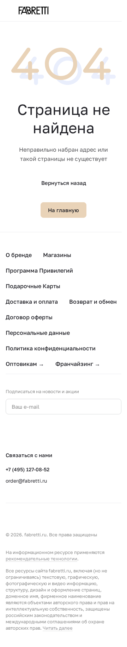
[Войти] (103, 10)
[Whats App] (38, 433)
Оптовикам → (25, 363)
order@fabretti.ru (26, 481)
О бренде (19, 254)
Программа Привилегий (39, 270)
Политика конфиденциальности (51, 348)
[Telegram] (24, 433)
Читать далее (58, 628)
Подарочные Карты (33, 286)
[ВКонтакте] (10, 433)
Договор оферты (29, 317)
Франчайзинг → (77, 363)
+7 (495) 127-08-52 (27, 469)
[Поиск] (89, 10)
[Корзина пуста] (117, 10)
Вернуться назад (63, 183)
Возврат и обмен (93, 301)
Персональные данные (38, 332)
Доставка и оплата (32, 301)
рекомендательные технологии (41, 558)
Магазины (57, 254)
